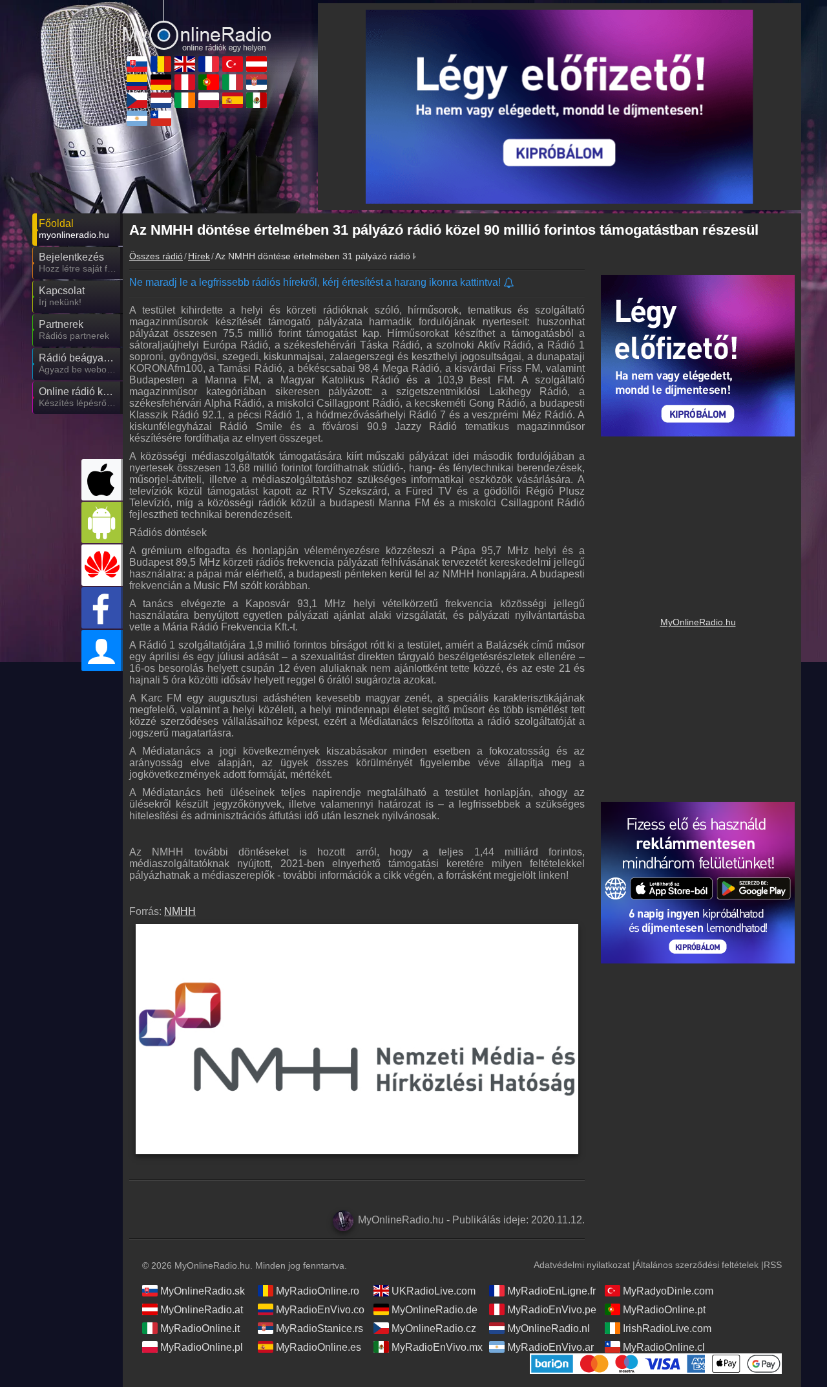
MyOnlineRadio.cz (434, 1328)
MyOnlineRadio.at (201, 1309)
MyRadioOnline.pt (664, 1309)
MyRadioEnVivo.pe (551, 1309)
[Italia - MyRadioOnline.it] (232, 82)
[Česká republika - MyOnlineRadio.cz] (137, 100)
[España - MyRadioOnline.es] (232, 100)
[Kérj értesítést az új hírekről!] (509, 283)
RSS (773, 1265)
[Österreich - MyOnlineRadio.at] (256, 64)
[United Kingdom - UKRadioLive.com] (184, 64)
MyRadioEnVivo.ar (550, 1347)
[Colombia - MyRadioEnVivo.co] (137, 82)
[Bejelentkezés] (102, 650)
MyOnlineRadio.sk (202, 1290)
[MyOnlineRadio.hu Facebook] (102, 608)
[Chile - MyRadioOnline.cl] (161, 118)
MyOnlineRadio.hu (698, 622)
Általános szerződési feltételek (697, 1265)
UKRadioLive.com (434, 1290)
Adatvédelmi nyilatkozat (582, 1265)
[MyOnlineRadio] (197, 25)
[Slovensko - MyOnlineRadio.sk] (137, 64)
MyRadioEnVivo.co (320, 1309)
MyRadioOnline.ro (317, 1290)
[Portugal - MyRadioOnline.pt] (208, 82)
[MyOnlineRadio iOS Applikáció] (102, 479)
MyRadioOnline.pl (201, 1347)
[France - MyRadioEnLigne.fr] (208, 64)
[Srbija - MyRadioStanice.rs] (256, 82)
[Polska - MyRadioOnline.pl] (208, 100)
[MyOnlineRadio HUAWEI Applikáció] (102, 565)
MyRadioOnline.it (200, 1328)
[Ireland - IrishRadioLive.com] (184, 100)
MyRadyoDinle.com (668, 1290)
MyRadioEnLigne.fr (551, 1290)
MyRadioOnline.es (318, 1347)
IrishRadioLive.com (667, 1328)
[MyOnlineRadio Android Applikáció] (102, 522)
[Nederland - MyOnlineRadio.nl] (161, 100)
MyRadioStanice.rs (319, 1328)
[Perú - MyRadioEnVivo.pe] (184, 82)
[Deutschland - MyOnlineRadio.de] (161, 82)
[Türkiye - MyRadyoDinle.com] (232, 64)
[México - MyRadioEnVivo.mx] (256, 100)
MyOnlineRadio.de (434, 1309)
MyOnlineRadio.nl (548, 1328)
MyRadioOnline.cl (664, 1347)
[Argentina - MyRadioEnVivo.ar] (137, 118)
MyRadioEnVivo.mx (437, 1347)
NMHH (180, 911)
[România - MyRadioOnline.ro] (161, 64)
